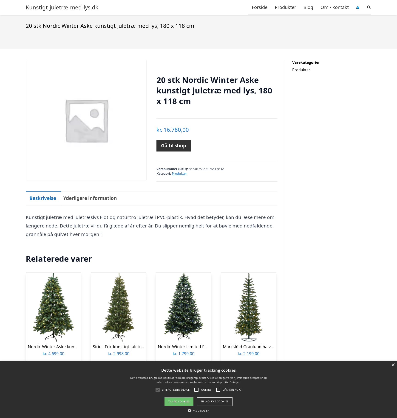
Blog (308, 7)
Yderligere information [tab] (90, 198)
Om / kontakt (334, 7)
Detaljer (234, 382)
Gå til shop (173, 145)
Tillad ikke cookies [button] (214, 401)
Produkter (285, 7)
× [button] (393, 365)
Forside (259, 7)
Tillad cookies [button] (179, 401)
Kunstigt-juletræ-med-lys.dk (62, 7)
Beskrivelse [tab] (42, 198)
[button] (198, 410)
